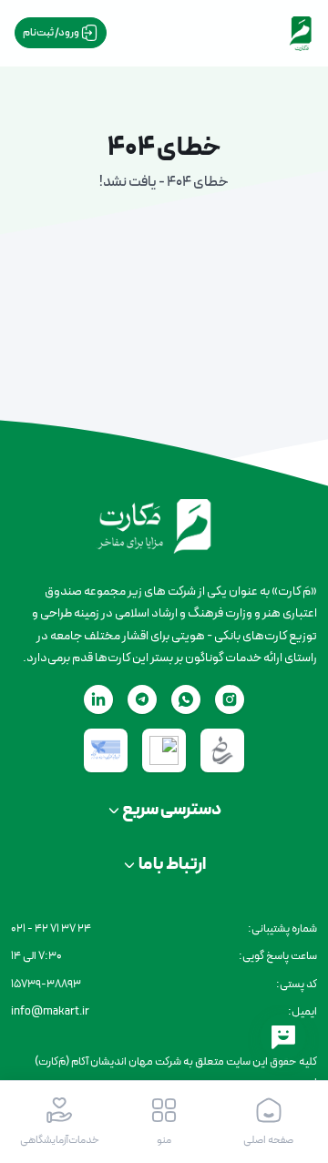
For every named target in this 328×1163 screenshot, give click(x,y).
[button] (164, 1122)
